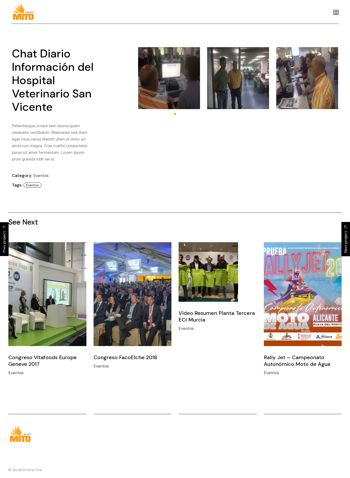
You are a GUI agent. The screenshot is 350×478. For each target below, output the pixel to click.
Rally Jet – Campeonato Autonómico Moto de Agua (297, 360)
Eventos (41, 175)
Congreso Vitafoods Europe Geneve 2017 (42, 360)
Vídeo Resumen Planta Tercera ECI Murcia (217, 316)
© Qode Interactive (25, 469)
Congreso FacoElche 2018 (125, 357)
